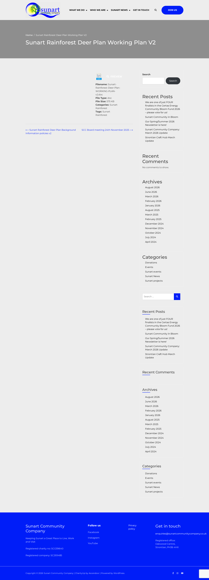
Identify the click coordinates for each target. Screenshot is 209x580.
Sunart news (119, 10)
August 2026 (152, 187)
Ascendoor (94, 573)
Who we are (97, 10)
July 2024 (150, 237)
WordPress (118, 573)
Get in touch (141, 10)
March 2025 (151, 214)
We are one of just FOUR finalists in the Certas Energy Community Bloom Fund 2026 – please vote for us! (162, 107)
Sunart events (153, 271)
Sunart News (152, 276)
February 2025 (153, 219)
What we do (77, 10)
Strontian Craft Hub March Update (160, 139)
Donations (151, 262)
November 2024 (154, 228)
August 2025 (152, 210)
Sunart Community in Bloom (161, 117)
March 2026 (151, 196)
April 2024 (151, 242)
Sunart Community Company (58, 573)
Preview (116, 76)
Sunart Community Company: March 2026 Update (162, 131)
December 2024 (154, 223)
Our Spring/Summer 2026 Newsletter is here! (159, 123)
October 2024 (153, 232)
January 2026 (152, 205)
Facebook (93, 532)
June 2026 (151, 192)
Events (149, 267)
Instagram (94, 537)
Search (146, 74)
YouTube (93, 543)
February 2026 (153, 201)
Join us (172, 10)
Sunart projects (154, 280)
